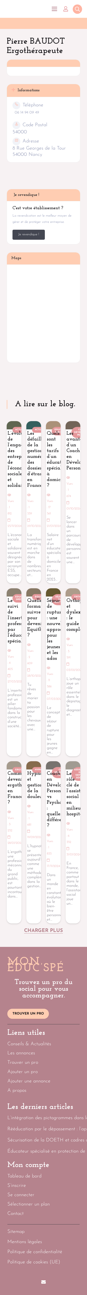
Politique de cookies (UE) (33, 1262)
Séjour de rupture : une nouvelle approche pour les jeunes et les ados (57, 629)
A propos (16, 1090)
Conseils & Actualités (29, 1044)
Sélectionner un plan (28, 1204)
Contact (15, 1213)
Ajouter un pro (22, 1071)
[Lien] (66, 9)
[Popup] (77, 10)
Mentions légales (24, 1241)
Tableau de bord (24, 1176)
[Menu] (54, 8)
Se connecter (20, 1195)
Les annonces (21, 1053)
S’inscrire (16, 1185)
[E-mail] (43, 1282)
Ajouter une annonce (28, 1081)
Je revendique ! (28, 234)
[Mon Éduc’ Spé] (24, 9)
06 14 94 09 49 (27, 112)
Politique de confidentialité (34, 1251)
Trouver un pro (22, 1062)
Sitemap (16, 1231)
